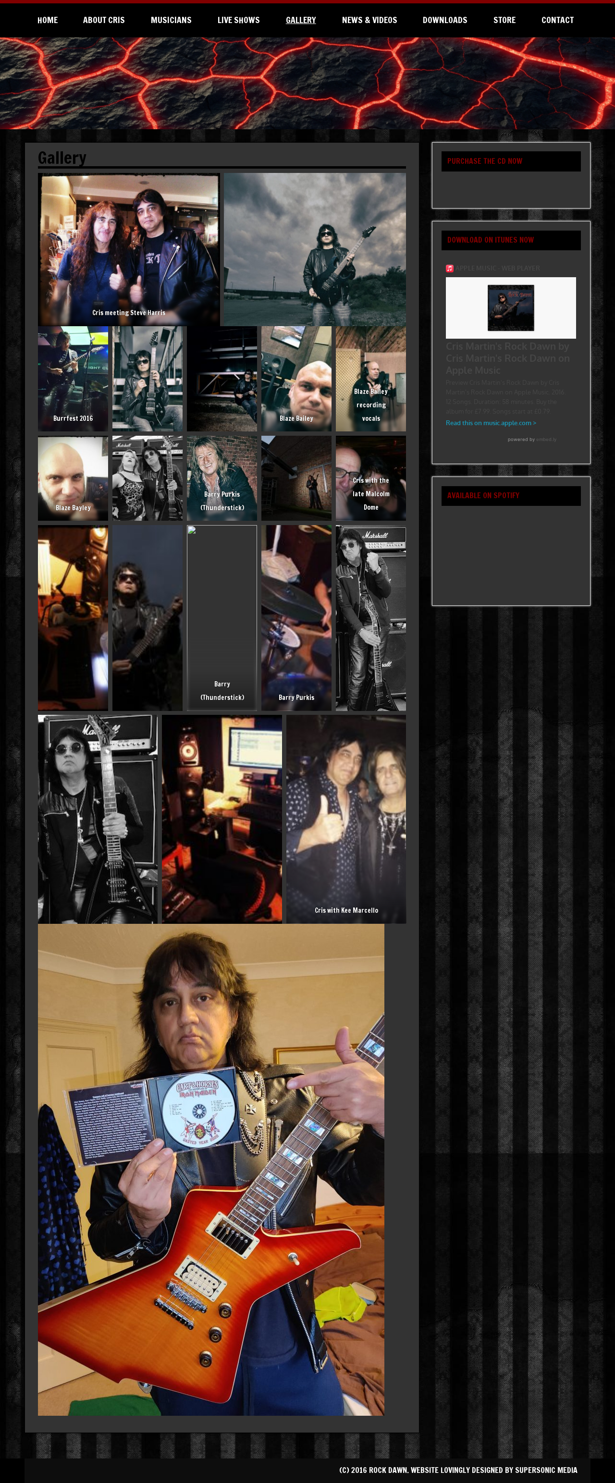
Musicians (171, 20)
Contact (557, 20)
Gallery (301, 20)
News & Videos (369, 20)
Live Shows (239, 20)
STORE (504, 20)
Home (47, 20)
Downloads (445, 20)
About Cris (104, 20)
